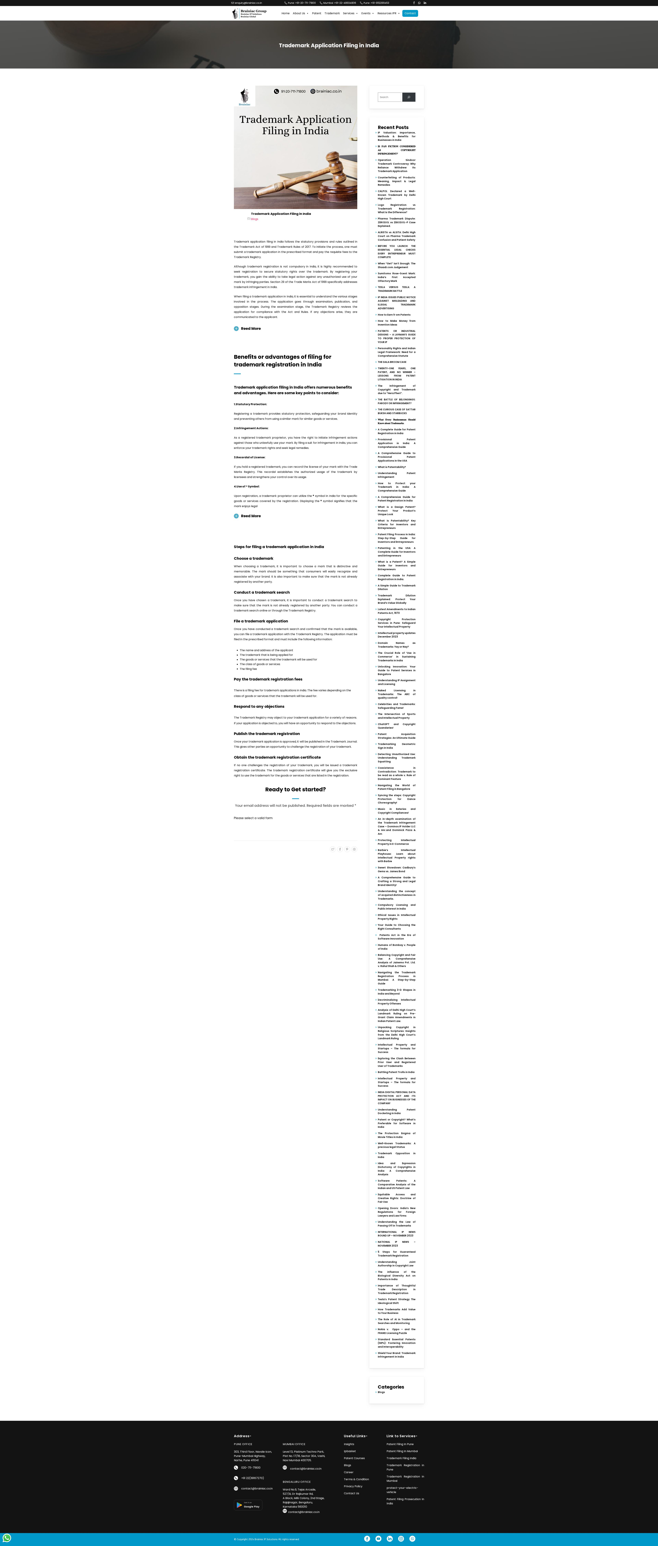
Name (339, 747)
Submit (341, 796)
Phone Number (345, 763)
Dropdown (342, 778)
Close (379, 813)
